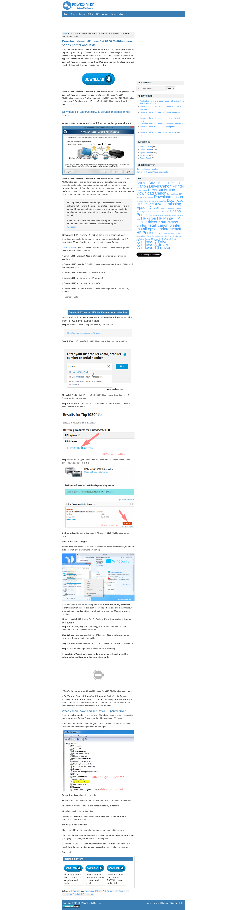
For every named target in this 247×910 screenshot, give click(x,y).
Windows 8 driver (152, 244)
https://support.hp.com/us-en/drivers (83, 333)
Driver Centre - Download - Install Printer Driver (78, 5)
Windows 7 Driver (153, 241)
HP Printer (120, 891)
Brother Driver (146, 147)
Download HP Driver (94, 891)
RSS (181, 903)
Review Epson (157, 236)
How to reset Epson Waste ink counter (152, 172)
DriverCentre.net (69, 247)
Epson (82, 14)
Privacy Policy (117, 14)
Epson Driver (145, 152)
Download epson (168, 197)
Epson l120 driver (166, 208)
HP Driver (74, 33)
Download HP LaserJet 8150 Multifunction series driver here (98, 312)
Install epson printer (154, 229)
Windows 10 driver (154, 247)
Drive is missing (167, 204)
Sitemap (173, 903)
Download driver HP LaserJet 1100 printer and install (161, 124)
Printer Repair (145, 158)
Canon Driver (145, 150)
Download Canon (151, 193)
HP (97, 14)
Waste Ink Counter (170, 239)
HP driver (108, 891)
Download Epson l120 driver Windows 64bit (151, 201)
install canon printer (164, 225)
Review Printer (167, 236)
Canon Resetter (142, 190)
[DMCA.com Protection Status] (71, 907)
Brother (90, 14)
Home (65, 14)
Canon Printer (172, 186)
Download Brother (161, 190)
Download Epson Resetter (147, 169)
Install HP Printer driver (84, 894)
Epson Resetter (154, 215)
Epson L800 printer (162, 212)
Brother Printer (169, 183)
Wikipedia (71, 227)
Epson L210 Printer (149, 212)
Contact (105, 14)
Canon (73, 14)
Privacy (156, 903)
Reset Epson (146, 236)
